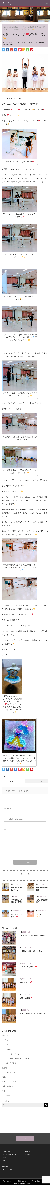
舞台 (3, 1091)
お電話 (25, 1138)
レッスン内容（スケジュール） (10, 1154)
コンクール (15, 1054)
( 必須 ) (8, 808)
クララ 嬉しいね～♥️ (28, 967)
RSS (25, 1174)
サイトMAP (5, 1166)
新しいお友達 (25, 998)
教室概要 (27, 1151)
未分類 (4, 1068)
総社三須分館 (40, 42)
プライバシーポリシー (7, 1169)
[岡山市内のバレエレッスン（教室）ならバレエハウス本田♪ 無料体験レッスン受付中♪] (11, 3)
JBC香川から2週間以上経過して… (17, 902)
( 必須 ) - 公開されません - (14, 819)
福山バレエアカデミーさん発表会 (32, 935)
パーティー (6, 1040)
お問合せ (27, 1154)
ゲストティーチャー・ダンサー (17, 1058)
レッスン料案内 (6, 1151)
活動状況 (4, 1157)
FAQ (26, 1149)
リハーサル (10, 1072)
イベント (5, 1035)
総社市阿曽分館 (8, 44)
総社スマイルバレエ (28, 42)
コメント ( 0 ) (13, 781)
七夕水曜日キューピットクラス (32, 1013)
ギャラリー (5, 1160)
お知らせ (9, 1049)
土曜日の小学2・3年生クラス (31, 951)
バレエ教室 (17, 42)
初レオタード (25, 982)
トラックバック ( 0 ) (36, 781)
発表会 (4, 1077)
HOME (3, 1149)
